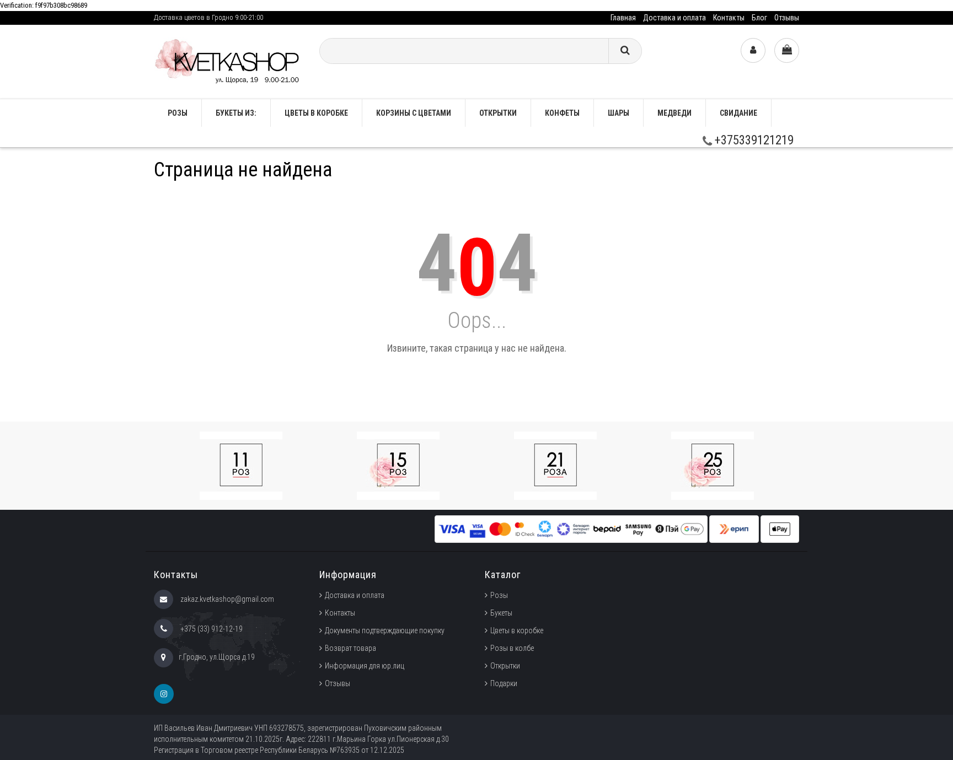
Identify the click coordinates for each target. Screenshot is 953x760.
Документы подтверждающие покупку (385, 630)
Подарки (503, 683)
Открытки (498, 113)
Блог (759, 17)
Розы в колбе (512, 648)
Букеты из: (236, 113)
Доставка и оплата (674, 17)
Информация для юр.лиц (364, 665)
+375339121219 (753, 140)
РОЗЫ (178, 113)
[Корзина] (786, 50)
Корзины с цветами (413, 113)
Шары (618, 113)
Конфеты (562, 113)
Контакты (729, 17)
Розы (499, 595)
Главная (623, 17)
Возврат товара (350, 648)
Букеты (501, 612)
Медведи (674, 113)
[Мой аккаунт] (753, 50)
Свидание (738, 113)
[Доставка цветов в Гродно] (228, 61)
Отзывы (786, 17)
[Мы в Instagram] (164, 694)
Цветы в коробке (316, 113)
